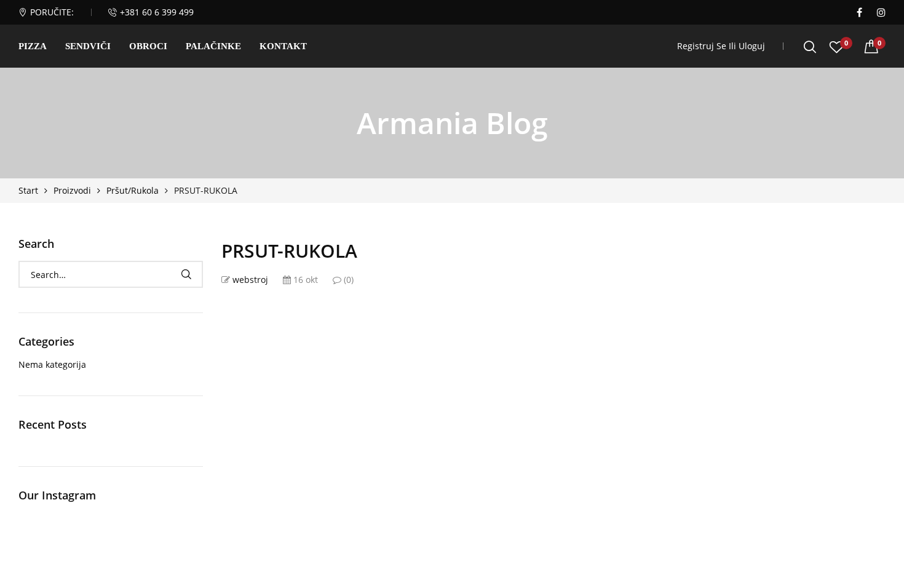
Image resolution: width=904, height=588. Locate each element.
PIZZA (32, 46)
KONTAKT (283, 46)
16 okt (304, 279)
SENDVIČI (88, 46)
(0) (347, 279)
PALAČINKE (213, 46)
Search (186, 274)
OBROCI (148, 46)
